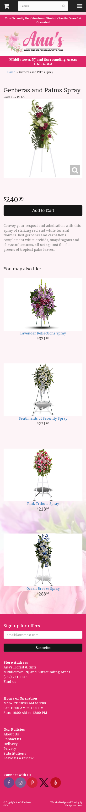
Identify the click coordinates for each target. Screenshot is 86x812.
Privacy (10, 749)
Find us (10, 682)
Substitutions (15, 753)
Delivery (11, 744)
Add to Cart (43, 210)
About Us (11, 734)
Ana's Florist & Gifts (35, 42)
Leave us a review (18, 758)
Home (11, 72)
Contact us (12, 739)
